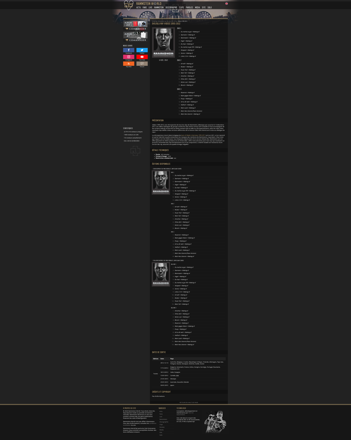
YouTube (142, 60)
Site (203, 7)
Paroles (189, 7)
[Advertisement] (135, 98)
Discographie (171, 7)
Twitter (142, 53)
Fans (145, 7)
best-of (193, 135)
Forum (142, 66)
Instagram (128, 60)
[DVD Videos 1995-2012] (161, 182)
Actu (138, 7)
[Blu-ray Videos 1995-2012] (161, 274)
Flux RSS (129, 66)
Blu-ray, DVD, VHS (171, 21)
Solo (210, 7)
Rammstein (159, 7)
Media (197, 7)
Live (150, 7)
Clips (181, 7)
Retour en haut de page (189, 402)
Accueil (154, 21)
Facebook (129, 53)
